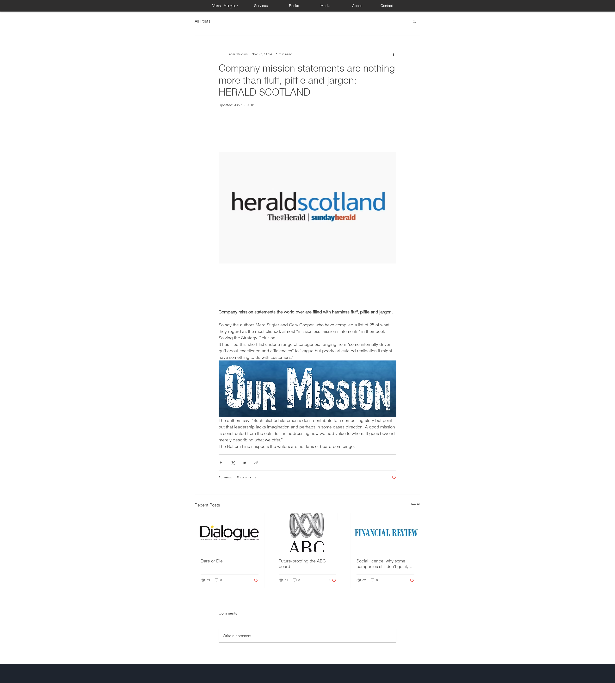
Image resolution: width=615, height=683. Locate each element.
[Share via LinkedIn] (244, 462)
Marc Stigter (224, 5)
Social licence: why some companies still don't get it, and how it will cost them (382, 563)
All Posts (202, 21)
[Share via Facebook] (221, 462)
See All (415, 504)
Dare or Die (212, 561)
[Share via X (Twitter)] (232, 462)
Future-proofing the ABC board (302, 563)
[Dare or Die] (229, 532)
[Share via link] (256, 462)
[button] (414, 21)
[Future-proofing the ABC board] (307, 532)
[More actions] (393, 54)
